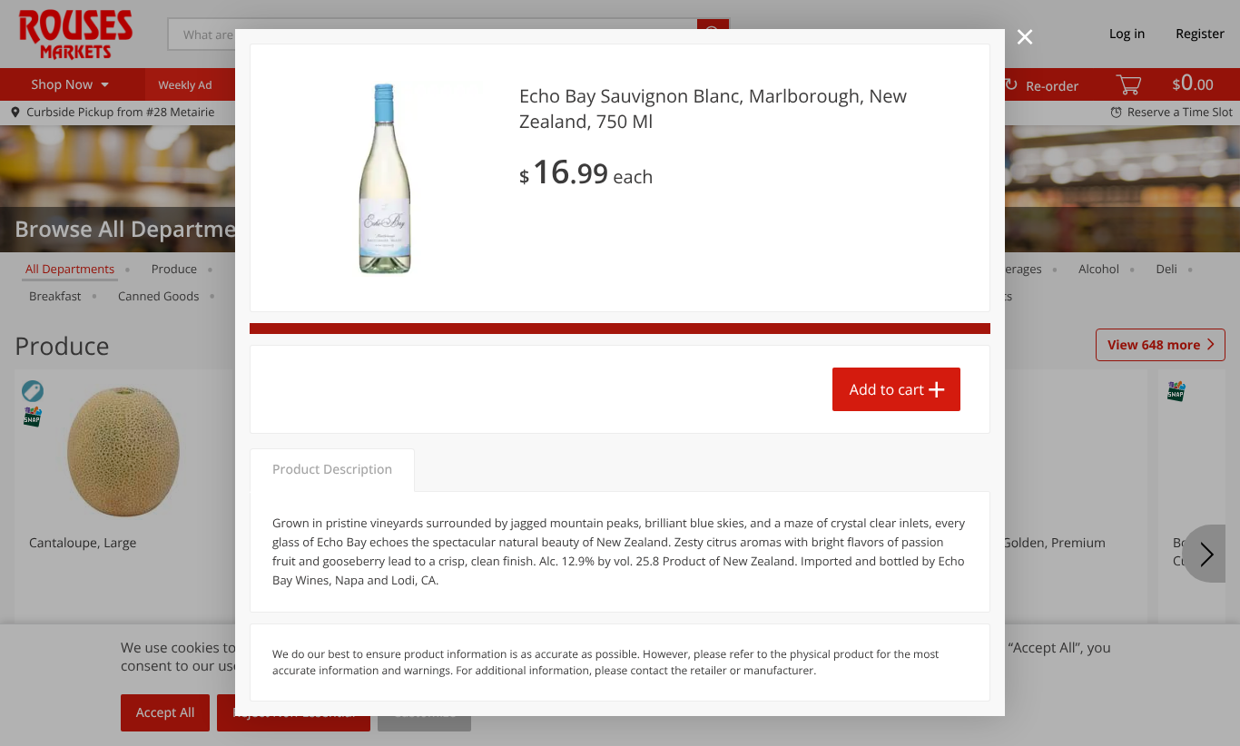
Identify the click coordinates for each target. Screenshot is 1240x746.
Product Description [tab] (332, 469)
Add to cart (887, 389)
